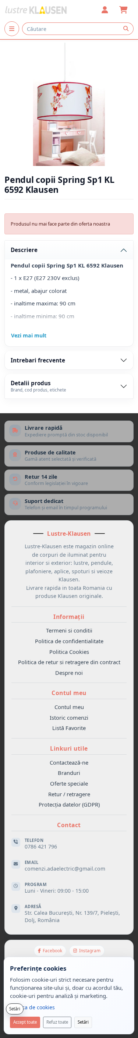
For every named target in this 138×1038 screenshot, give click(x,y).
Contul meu (69, 707)
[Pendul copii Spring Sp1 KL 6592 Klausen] (69, 104)
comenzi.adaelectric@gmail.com (65, 868)
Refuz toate (57, 1022)
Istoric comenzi (69, 717)
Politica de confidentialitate (69, 641)
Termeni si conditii (69, 630)
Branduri (69, 772)
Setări (83, 1022)
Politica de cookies (32, 1007)
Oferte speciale (69, 783)
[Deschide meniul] (11, 28)
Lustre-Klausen (69, 533)
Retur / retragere (69, 794)
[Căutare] (126, 28)
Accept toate (25, 1022)
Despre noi (69, 672)
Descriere (24, 250)
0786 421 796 (41, 846)
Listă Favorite (69, 727)
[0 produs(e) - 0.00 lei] (123, 10)
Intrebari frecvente (38, 360)
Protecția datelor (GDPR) (69, 804)
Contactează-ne (69, 762)
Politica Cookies (69, 651)
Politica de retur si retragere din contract (69, 662)
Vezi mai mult (28, 335)
